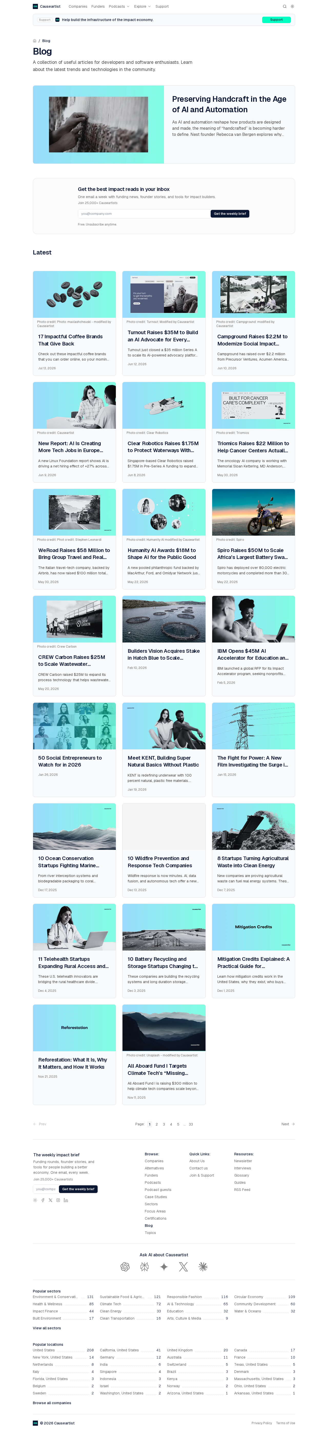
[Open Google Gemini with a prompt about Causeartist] (164, 1267)
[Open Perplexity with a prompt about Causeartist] (144, 1267)
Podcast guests (158, 1189)
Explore (140, 6)
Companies (78, 6)
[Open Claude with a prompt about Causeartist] (203, 1267)
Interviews (242, 1168)
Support (162, 6)
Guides (240, 1182)
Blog (46, 40)
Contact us (198, 1168)
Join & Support (201, 1175)
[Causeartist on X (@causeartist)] (50, 1200)
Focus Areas (155, 1211)
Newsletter (243, 1161)
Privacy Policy (262, 1423)
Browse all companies (52, 1403)
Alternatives (154, 1168)
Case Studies (156, 1197)
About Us (197, 1161)
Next (285, 1124)
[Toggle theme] (292, 6)
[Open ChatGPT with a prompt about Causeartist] (125, 1267)
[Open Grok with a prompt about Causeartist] (183, 1267)
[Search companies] (284, 6)
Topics (150, 1232)
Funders (98, 6)
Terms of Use (285, 1423)
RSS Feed (242, 1189)
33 (191, 1124)
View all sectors (47, 1328)
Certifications (156, 1218)
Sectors (151, 1204)
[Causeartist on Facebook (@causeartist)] (43, 1200)
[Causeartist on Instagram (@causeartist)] (58, 1200)
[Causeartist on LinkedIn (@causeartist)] (66, 1200)
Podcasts (117, 6)
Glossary (241, 1175)
